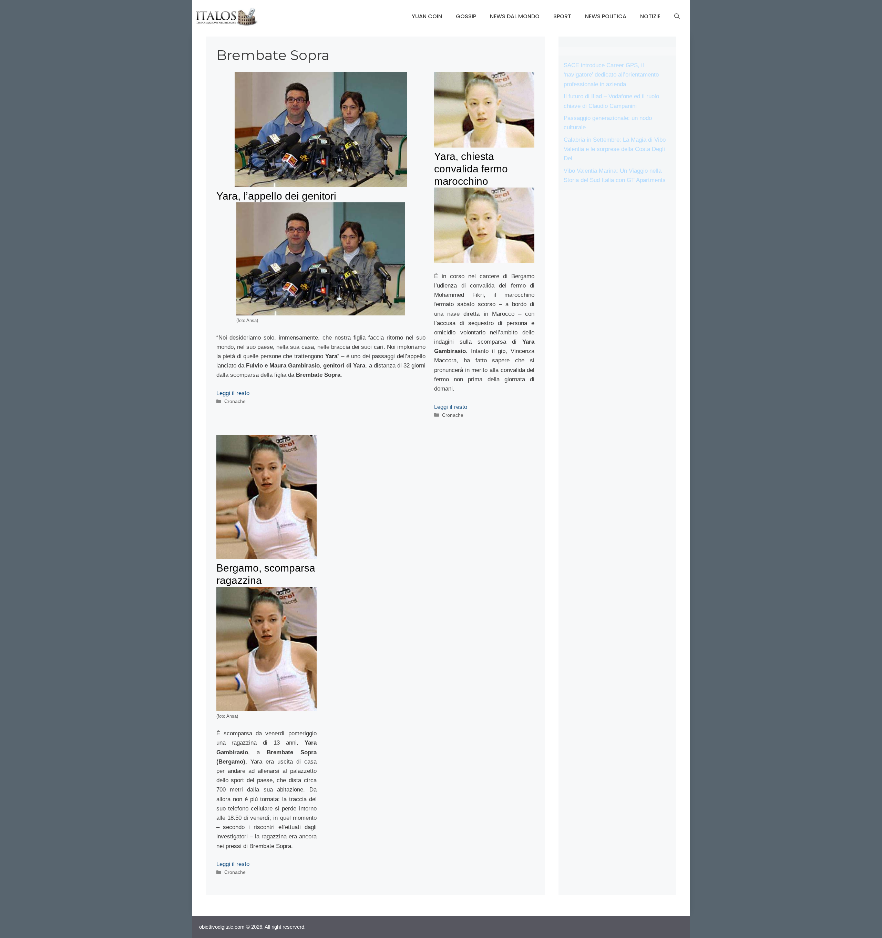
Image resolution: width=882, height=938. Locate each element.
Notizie (650, 16)
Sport (562, 16)
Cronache (235, 401)
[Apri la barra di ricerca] (677, 16)
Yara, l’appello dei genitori (276, 196)
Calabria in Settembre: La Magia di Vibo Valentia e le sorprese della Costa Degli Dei (615, 149)
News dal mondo (515, 16)
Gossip (466, 16)
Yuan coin (427, 16)
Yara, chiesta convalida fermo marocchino (471, 169)
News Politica (605, 16)
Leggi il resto (232, 393)
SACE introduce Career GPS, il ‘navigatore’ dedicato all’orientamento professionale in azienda (611, 74)
